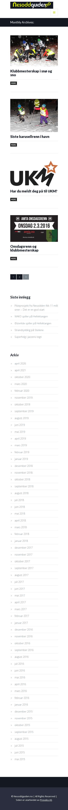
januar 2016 (21, 704)
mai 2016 (20, 677)
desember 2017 (24, 547)
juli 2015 (19, 745)
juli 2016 (19, 663)
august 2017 (21, 575)
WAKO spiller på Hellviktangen (31, 316)
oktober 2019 (22, 404)
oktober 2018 (22, 479)
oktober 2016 (22, 643)
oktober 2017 (22, 561)
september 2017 (24, 568)
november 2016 (23, 636)
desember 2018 (24, 466)
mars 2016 (21, 691)
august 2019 (21, 418)
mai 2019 (20, 431)
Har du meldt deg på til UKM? (33, 191)
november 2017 (23, 554)
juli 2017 (19, 581)
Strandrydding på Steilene (29, 330)
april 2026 (20, 363)
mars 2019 (21, 445)
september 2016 (24, 650)
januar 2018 (21, 541)
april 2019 (20, 438)
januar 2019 (21, 459)
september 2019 (24, 411)
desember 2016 (24, 629)
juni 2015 (20, 752)
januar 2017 (21, 622)
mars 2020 (21, 384)
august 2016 (21, 656)
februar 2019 (22, 452)
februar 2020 (22, 390)
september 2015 (24, 732)
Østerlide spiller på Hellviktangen (33, 323)
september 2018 (24, 486)
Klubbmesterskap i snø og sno (31, 73)
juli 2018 (19, 500)
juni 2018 (20, 506)
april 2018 (20, 520)
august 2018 (21, 493)
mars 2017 (21, 609)
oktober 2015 (22, 725)
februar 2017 (22, 616)
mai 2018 (20, 513)
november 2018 (23, 472)
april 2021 (20, 370)
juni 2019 (20, 424)
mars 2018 (21, 527)
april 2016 (20, 684)
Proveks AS (46, 800)
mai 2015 (20, 759)
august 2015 (21, 738)
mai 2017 (20, 595)
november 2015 (23, 718)
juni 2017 (20, 588)
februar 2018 (22, 534)
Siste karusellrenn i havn (29, 136)
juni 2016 (20, 670)
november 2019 (23, 397)
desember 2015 (24, 711)
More (13, 83)
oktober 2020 (22, 377)
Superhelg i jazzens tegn (28, 336)
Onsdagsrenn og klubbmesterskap (24, 248)
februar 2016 (22, 697)
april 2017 (20, 602)
